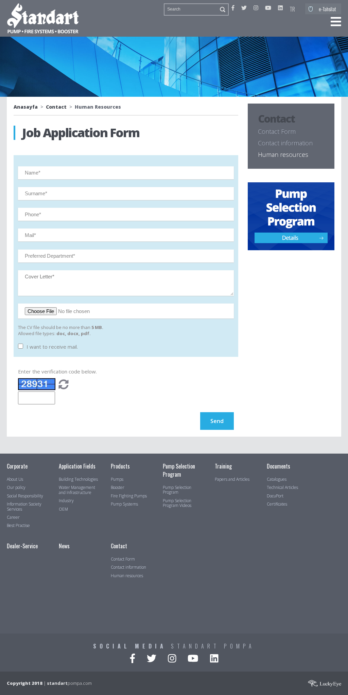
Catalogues (276, 479)
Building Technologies (78, 479)
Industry (66, 500)
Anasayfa (26, 107)
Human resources (283, 154)
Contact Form (277, 131)
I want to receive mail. (52, 346)
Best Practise (18, 525)
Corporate (17, 466)
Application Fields (77, 466)
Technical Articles (282, 487)
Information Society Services (24, 507)
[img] (63, 385)
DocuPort (275, 496)
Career (13, 517)
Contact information (285, 143)
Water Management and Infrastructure (77, 490)
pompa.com (69, 683)
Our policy (16, 487)
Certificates (277, 504)
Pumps (117, 479)
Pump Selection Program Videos (177, 503)
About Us (15, 479)
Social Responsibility (25, 496)
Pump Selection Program (179, 470)
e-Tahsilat (327, 9)
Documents (278, 466)
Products (120, 466)
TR (292, 9)
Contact (56, 107)
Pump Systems (124, 504)
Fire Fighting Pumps (129, 496)
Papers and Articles (232, 479)
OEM (63, 509)
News (64, 546)
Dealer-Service (22, 546)
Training (223, 466)
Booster (117, 487)
